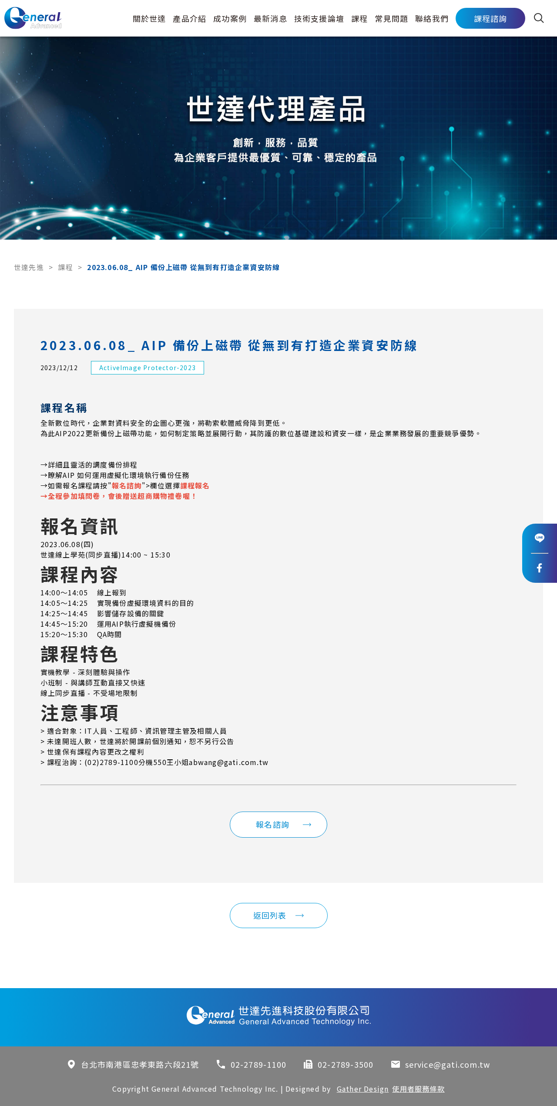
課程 (359, 18)
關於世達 (149, 18)
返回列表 (270, 915)
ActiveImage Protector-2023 (147, 367)
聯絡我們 (432, 18)
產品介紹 (189, 18)
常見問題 (391, 18)
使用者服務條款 (418, 1088)
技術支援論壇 (319, 18)
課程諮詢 (490, 18)
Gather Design (363, 1088)
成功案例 (230, 18)
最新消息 (270, 18)
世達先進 (29, 267)
